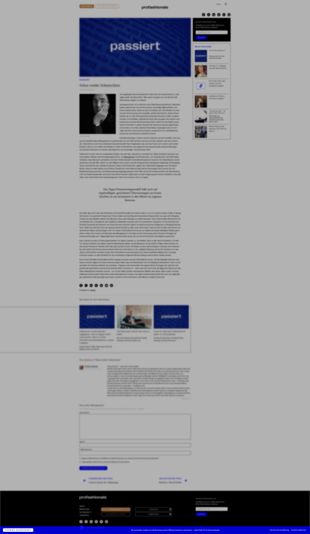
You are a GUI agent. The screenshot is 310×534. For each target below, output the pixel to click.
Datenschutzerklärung (279, 530)
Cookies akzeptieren (18, 530)
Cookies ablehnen (298, 530)
